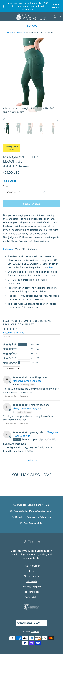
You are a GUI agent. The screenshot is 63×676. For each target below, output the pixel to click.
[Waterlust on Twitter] (33, 542)
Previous (31, 25)
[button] (10, 166)
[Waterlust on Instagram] (29, 542)
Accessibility (32, 597)
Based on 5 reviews (13, 332)
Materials (20, 248)
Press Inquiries (31, 591)
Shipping (32, 248)
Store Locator (31, 576)
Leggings (20, 33)
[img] (20, 377)
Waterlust (35, 631)
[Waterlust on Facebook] (24, 542)
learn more (55, 6)
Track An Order (31, 565)
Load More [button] (31, 460)
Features (8, 248)
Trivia (31, 570)
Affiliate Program (31, 586)
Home (10, 33)
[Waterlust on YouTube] (38, 542)
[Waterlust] (31, 16)
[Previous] (5, 120)
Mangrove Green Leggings (27, 380)
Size (5, 186)
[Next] (56, 120)
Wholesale (31, 581)
